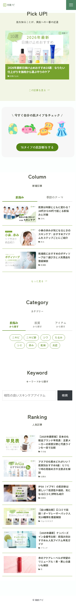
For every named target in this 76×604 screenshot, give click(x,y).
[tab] (19, 198)
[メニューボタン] (71, 5)
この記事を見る (37, 90)
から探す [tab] (14, 324)
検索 (65, 395)
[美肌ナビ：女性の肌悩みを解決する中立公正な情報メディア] (9, 5)
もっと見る (37, 281)
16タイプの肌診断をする (37, 147)
